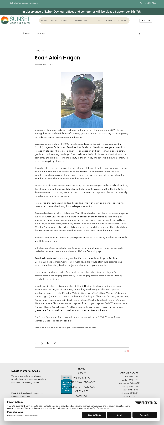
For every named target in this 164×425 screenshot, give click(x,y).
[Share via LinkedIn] (48, 343)
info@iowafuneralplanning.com (30, 393)
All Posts (26, 33)
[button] (54, 20)
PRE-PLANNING (81, 377)
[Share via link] (54, 343)
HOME (81, 368)
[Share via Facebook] (36, 343)
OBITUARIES (81, 391)
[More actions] (127, 50)
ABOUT (82, 373)
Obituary (40, 33)
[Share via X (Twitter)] (42, 343)
